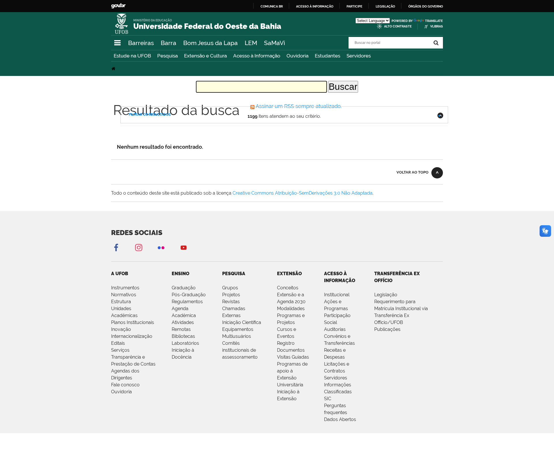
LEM (251, 42)
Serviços (120, 350)
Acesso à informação (314, 6)
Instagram (138, 247)
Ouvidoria (297, 56)
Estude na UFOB (132, 56)
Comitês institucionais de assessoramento (240, 350)
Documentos (291, 350)
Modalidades (291, 308)
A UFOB (119, 273)
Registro (286, 343)
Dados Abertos (340, 419)
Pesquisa (167, 56)
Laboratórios (185, 343)
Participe (354, 6)
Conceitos (287, 287)
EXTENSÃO (289, 273)
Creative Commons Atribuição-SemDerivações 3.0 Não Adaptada (303, 193)
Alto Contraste (398, 26)
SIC (327, 398)
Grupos (230, 287)
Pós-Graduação (189, 294)
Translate (434, 21)
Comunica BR (272, 6)
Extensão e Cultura (205, 56)
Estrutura (121, 301)
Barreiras (141, 42)
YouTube (183, 247)
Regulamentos (187, 301)
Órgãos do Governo (425, 6)
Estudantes (327, 56)
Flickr (161, 247)
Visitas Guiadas (293, 357)
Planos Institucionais (132, 322)
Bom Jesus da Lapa (210, 42)
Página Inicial (114, 68)
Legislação (385, 6)
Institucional (336, 294)
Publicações (387, 329)
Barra (168, 42)
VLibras (436, 26)
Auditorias (335, 329)
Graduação (184, 287)
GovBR (118, 6)
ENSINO (180, 273)
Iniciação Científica (241, 322)
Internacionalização (131, 336)
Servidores (359, 56)
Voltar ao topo (412, 172)
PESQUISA (233, 273)
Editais (118, 343)
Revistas (231, 301)
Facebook (116, 247)
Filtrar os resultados (150, 115)
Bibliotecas (183, 336)
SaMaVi (274, 42)
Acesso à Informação (256, 56)
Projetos (231, 294)
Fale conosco (125, 385)
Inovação (121, 329)
